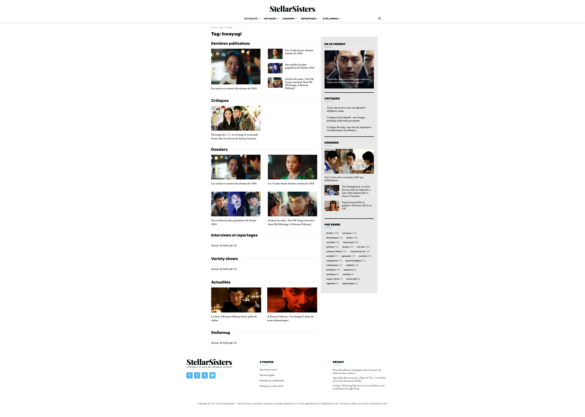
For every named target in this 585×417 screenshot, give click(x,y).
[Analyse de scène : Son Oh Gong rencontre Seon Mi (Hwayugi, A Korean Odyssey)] (275, 82)
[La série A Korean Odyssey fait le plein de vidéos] (236, 299)
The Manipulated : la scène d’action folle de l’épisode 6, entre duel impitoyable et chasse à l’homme (356, 191)
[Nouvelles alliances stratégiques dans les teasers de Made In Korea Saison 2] (349, 69)
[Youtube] (212, 375)
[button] (379, 18)
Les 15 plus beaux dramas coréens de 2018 (299, 51)
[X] (205, 375)
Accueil (214, 27)
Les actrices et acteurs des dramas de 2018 (234, 88)
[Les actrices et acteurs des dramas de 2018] (236, 66)
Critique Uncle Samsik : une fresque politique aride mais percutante (346, 119)
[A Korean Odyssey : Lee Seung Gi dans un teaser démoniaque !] (292, 299)
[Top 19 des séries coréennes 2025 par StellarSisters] (349, 161)
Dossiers (331, 142)
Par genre (332, 224)
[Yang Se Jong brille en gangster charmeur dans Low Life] (331, 206)
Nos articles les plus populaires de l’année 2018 (299, 66)
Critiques (332, 98)
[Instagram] (197, 375)
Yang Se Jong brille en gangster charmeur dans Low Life (357, 205)
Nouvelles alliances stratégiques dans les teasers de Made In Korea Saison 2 (348, 80)
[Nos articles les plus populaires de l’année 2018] (275, 68)
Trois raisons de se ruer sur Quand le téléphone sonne (346, 109)
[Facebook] (189, 375)
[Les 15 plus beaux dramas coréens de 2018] (275, 54)
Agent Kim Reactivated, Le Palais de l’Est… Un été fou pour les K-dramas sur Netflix (359, 379)
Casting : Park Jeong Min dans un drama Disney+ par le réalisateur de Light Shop (359, 387)
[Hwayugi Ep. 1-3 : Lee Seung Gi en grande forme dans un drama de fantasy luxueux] (236, 118)
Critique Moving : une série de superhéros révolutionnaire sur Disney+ (349, 128)
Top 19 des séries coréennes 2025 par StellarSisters (344, 178)
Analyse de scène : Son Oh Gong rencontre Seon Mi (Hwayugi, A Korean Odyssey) (299, 83)
